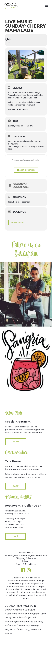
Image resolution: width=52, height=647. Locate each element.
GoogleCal (21, 187)
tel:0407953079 (26, 553)
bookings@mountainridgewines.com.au (26, 556)
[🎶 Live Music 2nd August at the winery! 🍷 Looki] (26, 294)
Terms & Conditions (26, 564)
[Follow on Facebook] (23, 570)
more (16, 442)
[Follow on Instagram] (29, 570)
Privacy (26, 561)
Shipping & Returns (26, 558)
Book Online (17, 222)
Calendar (20, 184)
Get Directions (27, 170)
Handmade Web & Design (31, 581)
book (15, 486)
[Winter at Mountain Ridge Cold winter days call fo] (26, 360)
